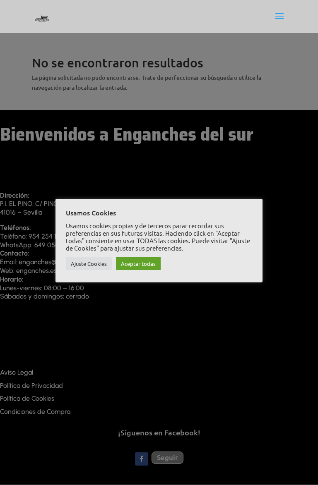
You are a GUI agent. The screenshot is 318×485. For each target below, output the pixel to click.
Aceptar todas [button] (138, 263)
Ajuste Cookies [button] (89, 263)
